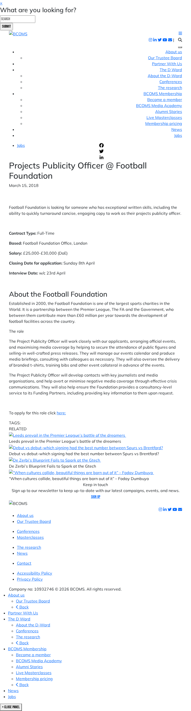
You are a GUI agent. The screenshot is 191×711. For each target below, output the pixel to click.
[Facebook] (140, 145)
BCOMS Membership (27, 648)
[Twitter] (140, 151)
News (176, 129)
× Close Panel (11, 707)
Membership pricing (163, 123)
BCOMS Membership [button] (162, 93)
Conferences (170, 81)
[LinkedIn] (140, 157)
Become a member (164, 99)
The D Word (19, 618)
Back (23, 606)
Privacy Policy (30, 579)
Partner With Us (167, 63)
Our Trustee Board (165, 57)
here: (61, 412)
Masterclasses (30, 537)
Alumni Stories (168, 111)
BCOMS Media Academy (159, 105)
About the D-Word (165, 75)
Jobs (178, 135)
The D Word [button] (171, 69)
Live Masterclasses (164, 117)
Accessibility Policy (34, 573)
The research (170, 87)
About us (173, 51)
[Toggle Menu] (180, 47)
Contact (24, 563)
